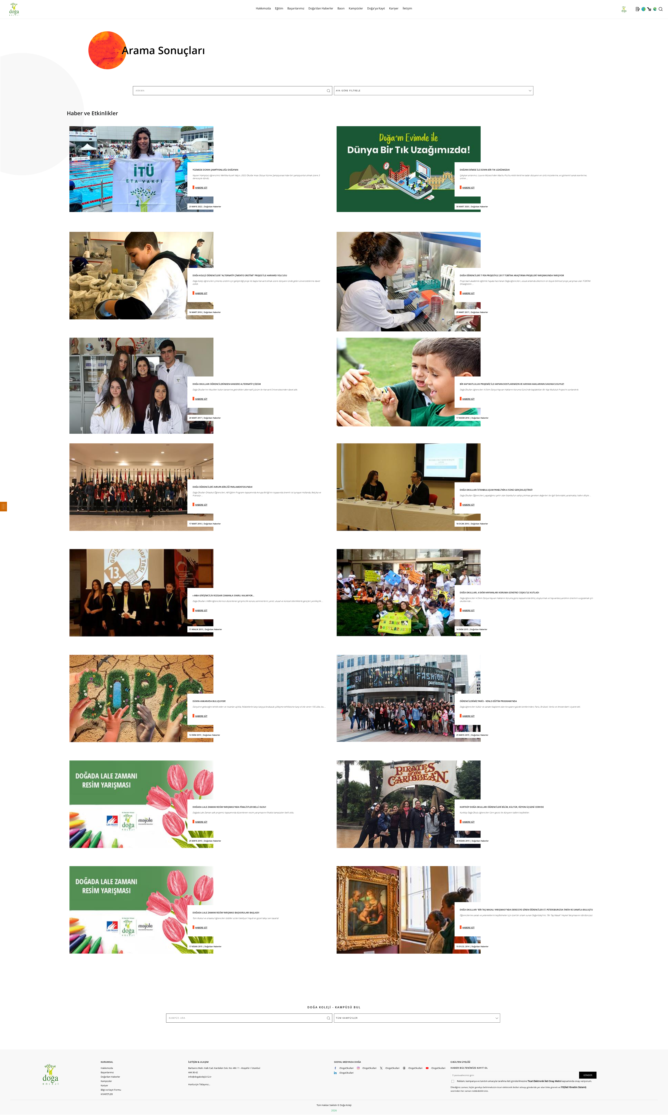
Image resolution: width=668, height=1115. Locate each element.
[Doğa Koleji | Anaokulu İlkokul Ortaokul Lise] (10, 9)
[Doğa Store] (649, 9)
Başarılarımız (107, 1072)
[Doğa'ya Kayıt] (638, 9)
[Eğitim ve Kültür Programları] (643, 9)
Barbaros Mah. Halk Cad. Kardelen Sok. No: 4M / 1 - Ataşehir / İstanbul (224, 1068)
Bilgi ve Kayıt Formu (111, 1089)
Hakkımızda (107, 1068)
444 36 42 (193, 1072)
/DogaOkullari (346, 1068)
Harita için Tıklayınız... (199, 1084)
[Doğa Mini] (632, 9)
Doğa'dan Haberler (320, 8)
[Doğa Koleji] (71, 1074)
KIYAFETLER (107, 1094)
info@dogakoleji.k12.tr (199, 1076)
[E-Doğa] (655, 9)
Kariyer (394, 8)
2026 (334, 1110)
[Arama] (660, 9)
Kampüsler (356, 8)
